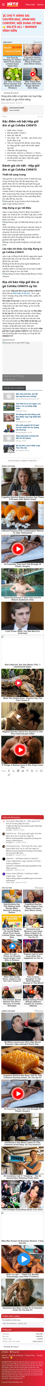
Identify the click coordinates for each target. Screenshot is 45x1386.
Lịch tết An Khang (23, 399)
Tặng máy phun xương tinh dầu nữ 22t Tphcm (27, 437)
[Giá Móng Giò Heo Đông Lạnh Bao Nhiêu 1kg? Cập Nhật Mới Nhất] (9, 417)
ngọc (19, 441)
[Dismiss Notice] (41, 12)
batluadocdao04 (9, 103)
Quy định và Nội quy (16, 1355)
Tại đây (22, 1376)
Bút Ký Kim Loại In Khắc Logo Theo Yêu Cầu (28, 446)
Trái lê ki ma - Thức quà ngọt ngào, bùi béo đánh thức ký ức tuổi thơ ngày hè (23, 834)
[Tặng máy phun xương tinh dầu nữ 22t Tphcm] (9, 439)
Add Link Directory (11, 817)
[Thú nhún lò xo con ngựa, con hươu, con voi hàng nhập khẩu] (9, 406)
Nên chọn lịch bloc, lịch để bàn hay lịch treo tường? (26, 395)
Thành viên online (11, 1316)
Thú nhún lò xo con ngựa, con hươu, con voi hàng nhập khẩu (28, 405)
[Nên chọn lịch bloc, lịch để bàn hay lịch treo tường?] (9, 397)
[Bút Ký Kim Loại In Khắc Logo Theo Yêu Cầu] (9, 448)
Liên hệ (4, 1355)
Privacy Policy (30, 1355)
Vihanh (20, 411)
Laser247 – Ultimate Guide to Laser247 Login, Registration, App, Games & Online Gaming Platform (23, 861)
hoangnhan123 (22, 422)
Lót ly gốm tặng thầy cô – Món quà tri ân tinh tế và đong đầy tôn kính (23, 822)
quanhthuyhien (22, 432)
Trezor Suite (10, 882)
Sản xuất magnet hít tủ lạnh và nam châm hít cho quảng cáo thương (27, 427)
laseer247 (9, 870)
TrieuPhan (21, 450)
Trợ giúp (39, 1355)
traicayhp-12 (10, 843)
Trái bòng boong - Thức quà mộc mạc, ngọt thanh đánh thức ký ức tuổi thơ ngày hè (24, 847)
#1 (42, 116)
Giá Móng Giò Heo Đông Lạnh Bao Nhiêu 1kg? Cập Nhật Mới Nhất (28, 416)
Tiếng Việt (15, 1352)
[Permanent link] (38, 125)
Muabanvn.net (18, 1382)
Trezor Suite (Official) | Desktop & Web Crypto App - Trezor (22, 874)
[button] (3, 4)
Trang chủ (5, 1357)
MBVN (5, 1352)
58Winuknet (38, 1341)
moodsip (9, 830)
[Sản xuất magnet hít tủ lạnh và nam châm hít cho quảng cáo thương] (9, 428)
